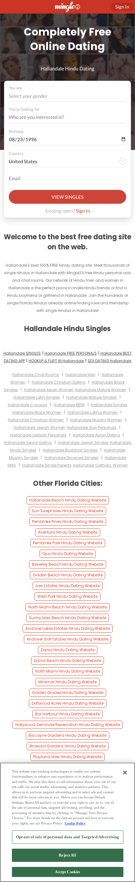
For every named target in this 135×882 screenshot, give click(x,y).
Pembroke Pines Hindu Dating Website (67, 521)
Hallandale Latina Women (93, 412)
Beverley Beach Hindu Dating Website (67, 564)
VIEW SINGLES (67, 197)
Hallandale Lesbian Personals (38, 435)
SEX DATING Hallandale (109, 360)
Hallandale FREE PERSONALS (71, 353)
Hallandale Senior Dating (28, 442)
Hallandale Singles (109, 405)
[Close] (125, 772)
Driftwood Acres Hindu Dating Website (68, 703)
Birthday (16, 131)
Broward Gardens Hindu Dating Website (68, 746)
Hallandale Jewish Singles (83, 442)
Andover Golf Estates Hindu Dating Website (67, 639)
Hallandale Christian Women (36, 420)
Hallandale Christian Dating (58, 382)
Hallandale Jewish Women (39, 427)
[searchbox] (63, 117)
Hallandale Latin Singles (37, 397)
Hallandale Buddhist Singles (70, 450)
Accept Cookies (67, 872)
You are (15, 87)
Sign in (122, 6)
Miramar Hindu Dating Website (67, 682)
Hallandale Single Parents (47, 465)
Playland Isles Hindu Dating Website (67, 756)
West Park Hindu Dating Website (67, 596)
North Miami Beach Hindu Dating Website (67, 607)
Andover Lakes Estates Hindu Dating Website (67, 628)
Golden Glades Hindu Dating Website (67, 692)
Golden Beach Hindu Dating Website (67, 575)
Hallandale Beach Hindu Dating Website (67, 500)
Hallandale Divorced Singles (71, 457)
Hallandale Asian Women (48, 389)
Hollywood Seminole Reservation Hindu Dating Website (67, 724)
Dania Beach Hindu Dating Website (67, 660)
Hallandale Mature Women (100, 389)
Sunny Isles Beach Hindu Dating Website (67, 617)
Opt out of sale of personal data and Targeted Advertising (67, 837)
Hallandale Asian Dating (96, 435)
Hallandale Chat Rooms (35, 374)
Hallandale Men (80, 374)
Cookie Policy (75, 823)
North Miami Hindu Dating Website (67, 671)
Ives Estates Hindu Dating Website (67, 585)
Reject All (67, 855)
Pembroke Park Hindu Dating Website (67, 543)
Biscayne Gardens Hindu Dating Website (67, 735)
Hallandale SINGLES (22, 353)
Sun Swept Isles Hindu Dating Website (67, 510)
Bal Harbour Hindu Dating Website (67, 714)
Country (16, 153)
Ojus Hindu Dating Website (67, 553)
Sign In (83, 211)
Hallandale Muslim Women (96, 420)
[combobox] (68, 96)
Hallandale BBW (69, 405)
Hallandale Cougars (27, 405)
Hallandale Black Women (36, 412)
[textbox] (67, 96)
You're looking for (24, 109)
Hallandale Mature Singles (91, 397)
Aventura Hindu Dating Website (67, 532)
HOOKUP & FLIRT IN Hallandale (56, 360)
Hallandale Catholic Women (100, 465)
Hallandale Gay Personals (91, 427)
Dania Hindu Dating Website (67, 649)
